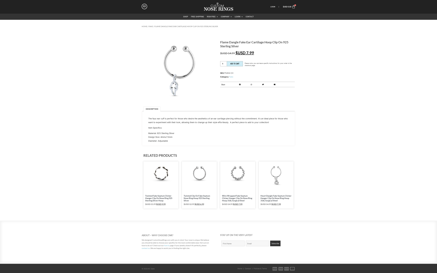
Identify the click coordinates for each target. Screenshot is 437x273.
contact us (146, 248)
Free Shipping (197, 17)
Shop (185, 17)
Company (225, 17)
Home (144, 26)
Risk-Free (211, 17)
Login (272, 7)
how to (167, 245)
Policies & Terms (260, 269)
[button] (239, 84)
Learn (237, 17)
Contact (250, 17)
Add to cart (234, 63)
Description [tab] (152, 109)
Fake (151, 26)
